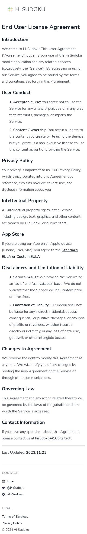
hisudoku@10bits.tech (53, 438)
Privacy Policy (12, 523)
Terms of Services (15, 516)
